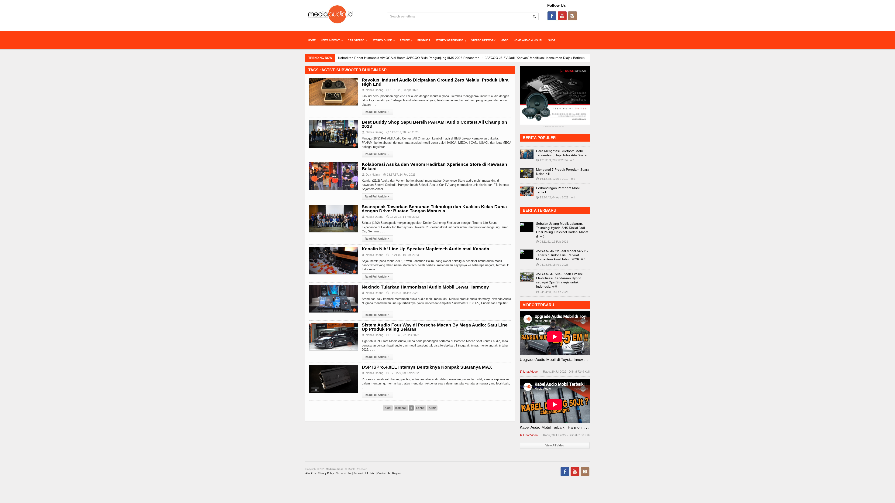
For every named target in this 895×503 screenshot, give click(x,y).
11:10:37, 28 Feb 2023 (402, 132)
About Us (310, 473)
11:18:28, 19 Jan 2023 (402, 293)
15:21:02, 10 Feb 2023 (402, 255)
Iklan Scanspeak (554, 126)
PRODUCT (423, 40)
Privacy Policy (326, 473)
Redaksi (358, 473)
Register (397, 473)
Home (312, 40)
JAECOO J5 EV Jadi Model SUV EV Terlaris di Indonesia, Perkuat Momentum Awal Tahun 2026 (562, 255)
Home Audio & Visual (528, 40)
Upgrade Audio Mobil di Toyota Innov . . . (554, 361)
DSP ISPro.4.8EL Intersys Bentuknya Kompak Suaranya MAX (427, 367)
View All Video (554, 445)
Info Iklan (370, 473)
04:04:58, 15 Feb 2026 (552, 292)
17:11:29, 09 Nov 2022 (402, 373)
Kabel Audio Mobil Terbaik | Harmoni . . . (554, 427)
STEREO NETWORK (483, 40)
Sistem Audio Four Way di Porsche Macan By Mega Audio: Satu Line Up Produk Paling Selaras (435, 327)
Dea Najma (371, 174)
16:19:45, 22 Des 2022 (402, 335)
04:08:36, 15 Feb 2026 (552, 264)
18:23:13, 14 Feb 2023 (402, 216)
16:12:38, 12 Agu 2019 (552, 178)
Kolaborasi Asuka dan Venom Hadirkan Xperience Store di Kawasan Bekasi (434, 166)
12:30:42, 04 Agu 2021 (552, 197)
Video (505, 40)
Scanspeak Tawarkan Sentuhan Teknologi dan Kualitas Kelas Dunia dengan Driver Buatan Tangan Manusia (434, 208)
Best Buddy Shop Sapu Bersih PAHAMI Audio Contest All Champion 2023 (434, 124)
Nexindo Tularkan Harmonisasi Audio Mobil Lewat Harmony (425, 287)
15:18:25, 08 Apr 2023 (402, 90)
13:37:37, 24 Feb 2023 (399, 174)
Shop (551, 40)
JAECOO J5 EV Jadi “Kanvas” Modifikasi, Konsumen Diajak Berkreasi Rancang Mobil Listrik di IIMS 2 (467, 58)
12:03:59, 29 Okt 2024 (552, 160)
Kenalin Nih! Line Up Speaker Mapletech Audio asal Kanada (425, 248)
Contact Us (383, 473)
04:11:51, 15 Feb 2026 (552, 241)
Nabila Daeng (372, 90)
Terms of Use (343, 473)
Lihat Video (529, 371)
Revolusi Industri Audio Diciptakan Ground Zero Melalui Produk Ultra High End (435, 82)
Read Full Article (377, 112)
